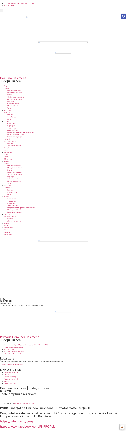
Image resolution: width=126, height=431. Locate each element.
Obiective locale (13, 104)
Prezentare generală (14, 90)
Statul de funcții (12, 130)
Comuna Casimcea (13, 78)
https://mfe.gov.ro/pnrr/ (16, 421)
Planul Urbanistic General (16, 135)
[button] (1, 10)
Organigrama (11, 126)
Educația (10, 143)
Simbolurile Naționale (14, 99)
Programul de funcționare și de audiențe (21, 132)
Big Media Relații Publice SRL (24, 403)
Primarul (10, 115)
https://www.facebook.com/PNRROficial (28, 426)
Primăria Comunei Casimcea (19, 337)
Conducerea (11, 123)
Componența (11, 128)
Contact (6, 374)
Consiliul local (12, 117)
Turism (9, 108)
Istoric (9, 95)
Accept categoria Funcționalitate (13, 364)
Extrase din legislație (14, 137)
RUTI (9, 119)
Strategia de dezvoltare (15, 97)
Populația (10, 101)
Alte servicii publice (14, 146)
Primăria (6, 121)
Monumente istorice (14, 106)
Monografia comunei (14, 92)
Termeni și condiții (10, 377)
